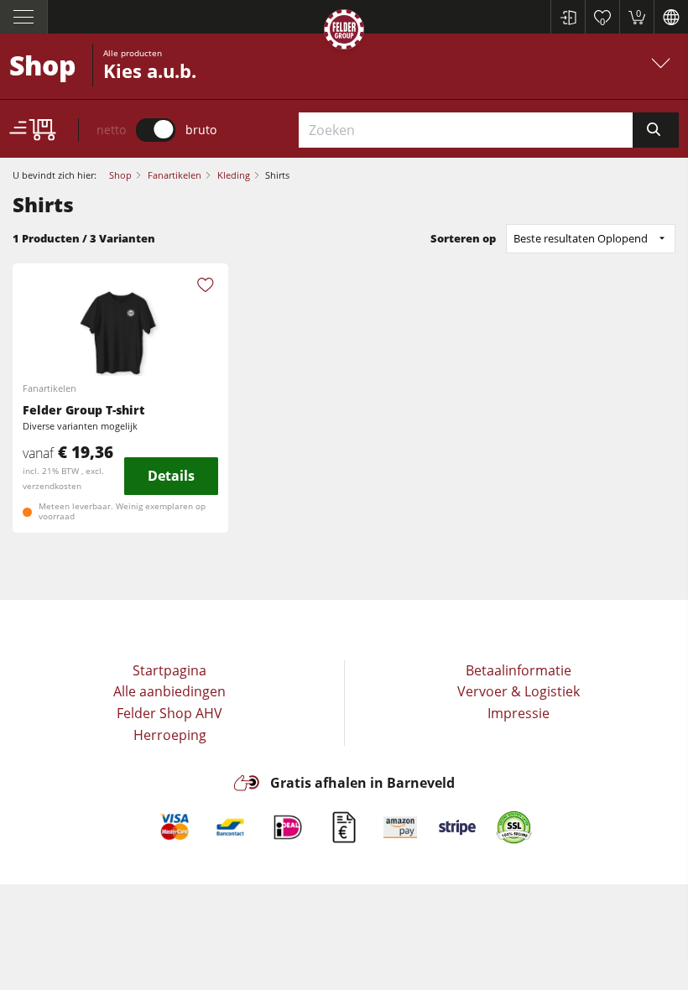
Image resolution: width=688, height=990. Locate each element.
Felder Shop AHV (169, 713)
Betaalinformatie (518, 670)
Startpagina (169, 670)
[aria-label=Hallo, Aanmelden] (567, 17)
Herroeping (169, 735)
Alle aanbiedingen (169, 691)
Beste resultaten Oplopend (580, 238)
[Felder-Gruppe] (344, 32)
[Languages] (671, 17)
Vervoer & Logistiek (518, 691)
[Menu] (24, 17)
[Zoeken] (656, 130)
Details (171, 475)
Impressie (518, 713)
